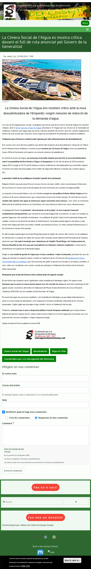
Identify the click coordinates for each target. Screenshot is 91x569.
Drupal (50, 525)
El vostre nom (9, 373)
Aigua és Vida (59, 351)
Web (4, 400)
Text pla (7, 452)
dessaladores (40, 351)
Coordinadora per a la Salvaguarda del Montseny (44, 5)
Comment (7, 423)
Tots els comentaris (19, 417)
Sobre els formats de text (14, 449)
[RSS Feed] (54, 537)
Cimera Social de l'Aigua (16, 351)
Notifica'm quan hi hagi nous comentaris (26, 412)
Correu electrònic (11, 385)
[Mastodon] (45, 537)
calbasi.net (25, 525)
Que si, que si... (72, 560)
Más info (25, 566)
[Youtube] (37, 537)
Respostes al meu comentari (53, 417)
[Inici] (10, 11)
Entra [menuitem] (85, 23)
